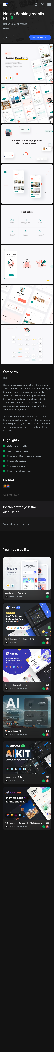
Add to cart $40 (40, 37)
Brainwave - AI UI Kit (13, 777)
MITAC (6, 29)
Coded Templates (20, 689)
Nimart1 (12, 597)
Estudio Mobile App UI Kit (15, 593)
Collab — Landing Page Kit (16, 685)
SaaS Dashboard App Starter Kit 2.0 (19, 639)
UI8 (10, 643)
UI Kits (19, 597)
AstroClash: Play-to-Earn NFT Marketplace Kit (24, 823)
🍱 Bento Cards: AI (13, 731)
